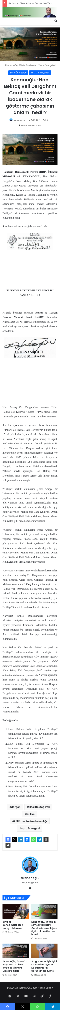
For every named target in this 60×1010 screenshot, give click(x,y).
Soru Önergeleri (47, 65)
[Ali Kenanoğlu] (30, 12)
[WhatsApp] (33, 839)
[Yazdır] (8, 845)
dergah (15, 807)
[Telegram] (39, 839)
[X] (14, 839)
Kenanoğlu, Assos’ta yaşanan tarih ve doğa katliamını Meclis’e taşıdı (15, 966)
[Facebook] (8, 839)
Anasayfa (12, 65)
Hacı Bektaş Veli (39, 807)
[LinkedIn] (20, 839)
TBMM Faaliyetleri (28, 65)
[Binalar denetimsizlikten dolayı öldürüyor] (15, 911)
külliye (30, 814)
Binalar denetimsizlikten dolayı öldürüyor (12, 925)
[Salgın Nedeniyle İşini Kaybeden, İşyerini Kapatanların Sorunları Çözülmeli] (44, 951)
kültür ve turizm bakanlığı (30, 821)
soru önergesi (30, 828)
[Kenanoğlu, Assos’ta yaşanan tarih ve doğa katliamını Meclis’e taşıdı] (15, 951)
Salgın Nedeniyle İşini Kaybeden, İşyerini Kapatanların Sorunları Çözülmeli (44, 966)
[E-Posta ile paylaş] (46, 839)
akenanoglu (19, 120)
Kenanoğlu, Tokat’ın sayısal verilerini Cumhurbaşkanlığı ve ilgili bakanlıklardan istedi (44, 928)
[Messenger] (27, 839)
